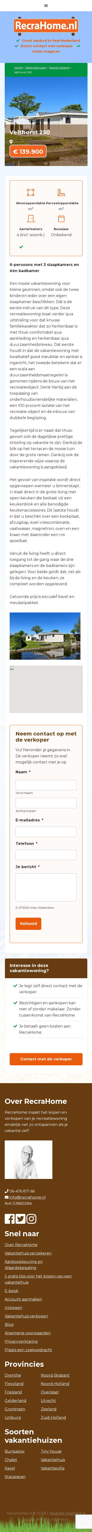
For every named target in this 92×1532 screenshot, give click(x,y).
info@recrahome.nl (27, 1197)
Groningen (15, 1409)
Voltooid (28, 923)
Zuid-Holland (53, 1417)
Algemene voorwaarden (28, 1333)
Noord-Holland (59, 67)
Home (18, 67)
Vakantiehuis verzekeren (28, 1253)
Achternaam (26, 811)
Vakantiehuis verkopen (26, 1316)
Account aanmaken (23, 1299)
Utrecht (48, 1400)
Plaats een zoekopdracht (28, 1350)
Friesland (13, 1392)
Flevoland (14, 1384)
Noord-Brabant (55, 1375)
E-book (11, 1291)
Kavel (10, 1468)
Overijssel (50, 1392)
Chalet (11, 1460)
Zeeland (49, 1409)
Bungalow (15, 1451)
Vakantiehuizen (35, 67)
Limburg (13, 1417)
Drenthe (13, 1375)
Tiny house (51, 1451)
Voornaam (24, 793)
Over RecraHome (21, 1245)
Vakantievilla (52, 1468)
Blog (9, 1324)
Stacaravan (15, 1476)
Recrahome (46, 26)
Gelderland (15, 1400)
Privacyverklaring (21, 1341)
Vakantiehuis (53, 1460)
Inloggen (13, 1307)
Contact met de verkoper (46, 1059)
